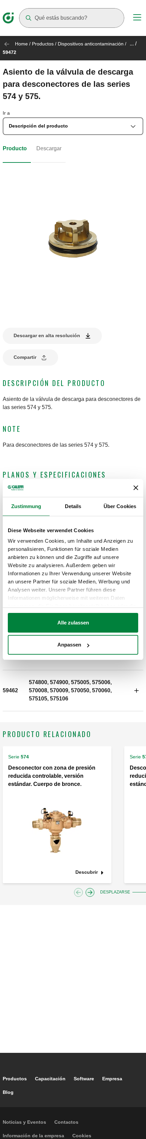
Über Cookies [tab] (120, 506)
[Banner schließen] (135, 487)
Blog (8, 1092)
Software (84, 1078)
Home (21, 43)
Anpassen (69, 645)
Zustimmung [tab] (26, 506)
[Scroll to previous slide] (78, 892)
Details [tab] (73, 506)
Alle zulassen (73, 622)
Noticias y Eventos (24, 1122)
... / (133, 43)
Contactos (66, 1122)
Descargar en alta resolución (47, 335)
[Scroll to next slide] (90, 892)
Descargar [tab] (48, 148)
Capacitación (50, 1078)
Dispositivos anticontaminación (91, 43)
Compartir (25, 357)
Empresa (112, 1078)
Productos (43, 43)
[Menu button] (137, 18)
